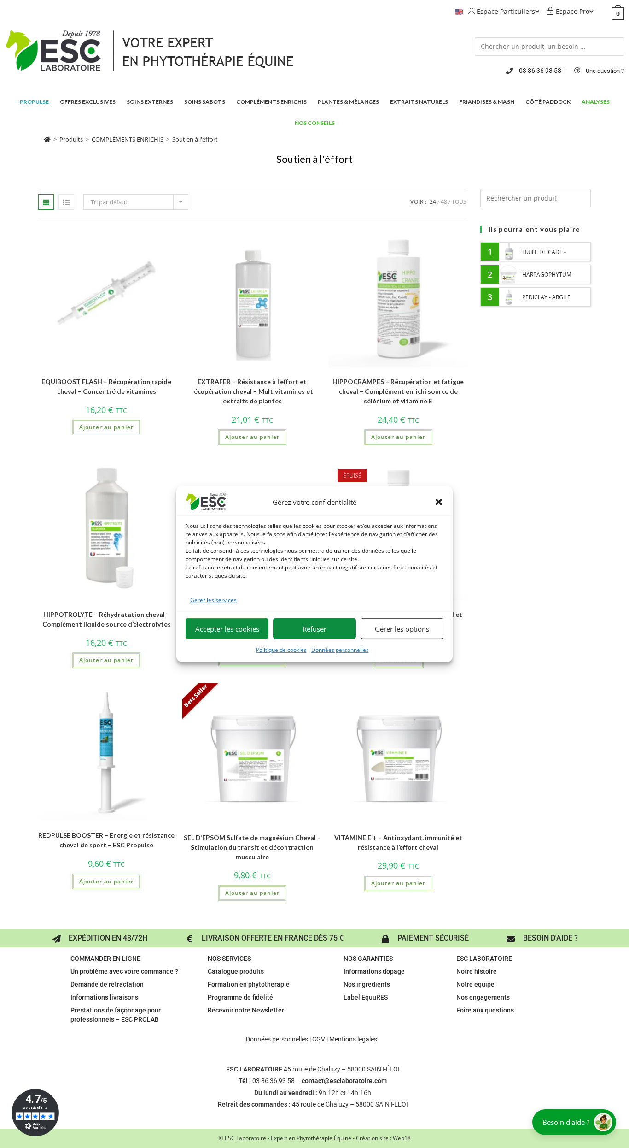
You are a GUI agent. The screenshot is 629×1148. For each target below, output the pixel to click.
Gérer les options (402, 628)
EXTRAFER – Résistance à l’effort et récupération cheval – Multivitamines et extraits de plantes (252, 391)
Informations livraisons (104, 997)
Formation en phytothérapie (249, 984)
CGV (318, 1039)
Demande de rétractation (107, 984)
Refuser (314, 628)
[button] (438, 502)
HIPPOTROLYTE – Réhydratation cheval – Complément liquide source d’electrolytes (106, 619)
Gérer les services (213, 600)
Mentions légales (353, 1039)
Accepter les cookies (227, 628)
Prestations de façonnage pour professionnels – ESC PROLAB (115, 1014)
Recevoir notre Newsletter (246, 1010)
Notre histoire (476, 971)
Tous (459, 202)
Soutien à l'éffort (195, 139)
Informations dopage (374, 971)
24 (433, 202)
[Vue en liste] (66, 202)
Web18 (402, 1138)
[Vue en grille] (46, 202)
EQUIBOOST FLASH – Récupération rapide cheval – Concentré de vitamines (106, 386)
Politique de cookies (281, 650)
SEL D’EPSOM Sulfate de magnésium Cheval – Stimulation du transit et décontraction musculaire (252, 847)
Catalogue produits (236, 971)
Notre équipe (475, 984)
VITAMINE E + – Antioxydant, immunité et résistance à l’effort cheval (398, 842)
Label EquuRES (366, 997)
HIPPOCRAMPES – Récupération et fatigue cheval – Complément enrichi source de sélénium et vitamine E (398, 391)
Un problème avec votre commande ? (124, 971)
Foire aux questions (485, 1010)
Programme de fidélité (240, 997)
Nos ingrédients (367, 984)
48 (444, 202)
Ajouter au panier (106, 427)
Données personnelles (340, 650)
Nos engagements (483, 997)
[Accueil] (47, 139)
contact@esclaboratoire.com (344, 1080)
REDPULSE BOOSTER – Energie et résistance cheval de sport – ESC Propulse (106, 840)
